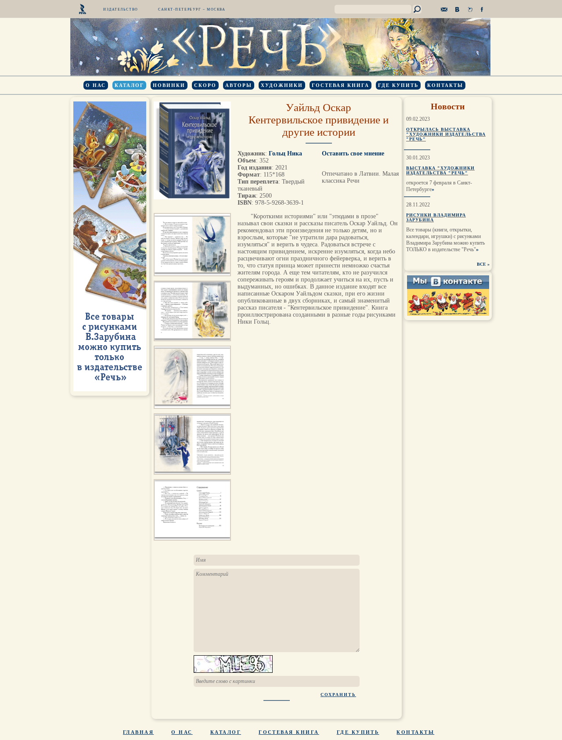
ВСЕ (481, 264)
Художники (282, 85)
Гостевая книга (340, 85)
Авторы (238, 85)
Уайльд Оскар (318, 107)
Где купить (398, 85)
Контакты (445, 85)
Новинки (169, 85)
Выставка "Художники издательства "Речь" (440, 170)
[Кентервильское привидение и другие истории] (192, 278)
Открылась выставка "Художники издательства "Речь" (446, 134)
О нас (96, 85)
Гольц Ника (285, 153)
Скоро (205, 85)
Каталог (129, 85)
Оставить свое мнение (353, 153)
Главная (138, 732)
